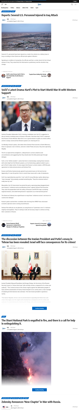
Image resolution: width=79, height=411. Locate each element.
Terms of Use (29, 1)
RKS (8, 19)
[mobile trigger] (3, 4)
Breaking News (6, 11)
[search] (72, 4)
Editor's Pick (15, 398)
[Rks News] (39, 4)
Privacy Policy (20, 1)
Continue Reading (39, 308)
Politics (18, 235)
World (26, 398)
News (13, 11)
